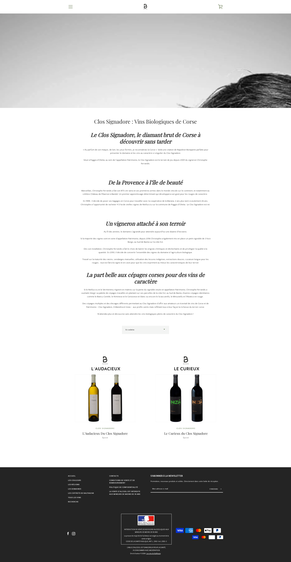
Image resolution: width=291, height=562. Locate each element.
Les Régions (73, 484)
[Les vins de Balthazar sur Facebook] (68, 533)
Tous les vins (74, 497)
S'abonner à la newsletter (167, 476)
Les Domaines (74, 489)
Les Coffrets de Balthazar (81, 493)
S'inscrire (214, 489)
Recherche (73, 502)
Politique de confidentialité (123, 487)
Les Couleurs (74, 480)
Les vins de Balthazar (153, 554)
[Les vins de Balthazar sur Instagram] (73, 533)
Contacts (114, 476)
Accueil (72, 476)
